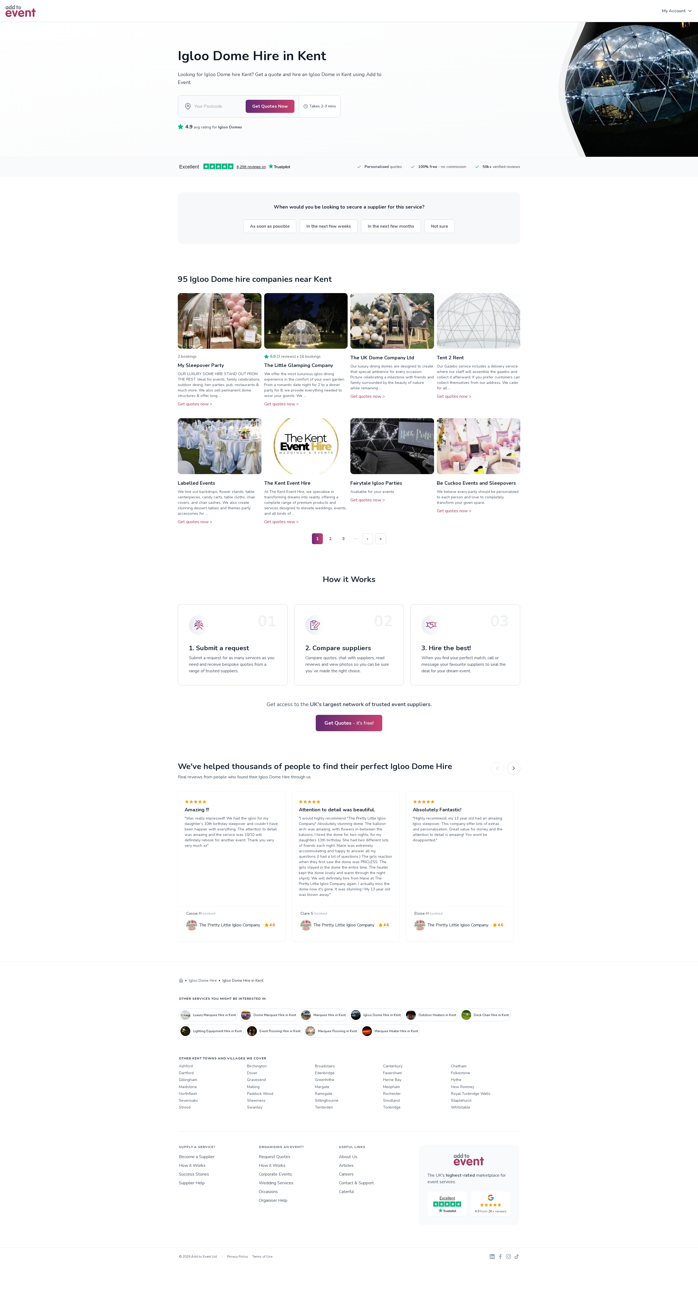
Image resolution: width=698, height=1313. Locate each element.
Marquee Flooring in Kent (337, 1031)
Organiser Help (273, 1200)
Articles (346, 1166)
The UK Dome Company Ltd (382, 357)
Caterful (346, 1192)
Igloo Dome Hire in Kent (382, 1015)
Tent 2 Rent (450, 357)
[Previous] (497, 768)
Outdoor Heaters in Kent (437, 1015)
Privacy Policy (237, 1256)
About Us (348, 1157)
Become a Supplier (197, 1157)
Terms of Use (262, 1256)
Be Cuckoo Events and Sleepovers (476, 483)
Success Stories (194, 1174)
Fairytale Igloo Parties (376, 483)
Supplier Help (192, 1183)
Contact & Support (356, 1183)
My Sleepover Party (201, 365)
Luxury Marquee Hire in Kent (214, 1015)
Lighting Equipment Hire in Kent (217, 1031)
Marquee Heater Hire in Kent (396, 1031)
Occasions (268, 1192)
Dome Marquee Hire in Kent (275, 1015)
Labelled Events (196, 483)
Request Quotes (274, 1157)
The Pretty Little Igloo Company (229, 925)
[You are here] (181, 980)
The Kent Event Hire (287, 483)
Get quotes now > (195, 404)
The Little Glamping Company (298, 365)
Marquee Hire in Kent (330, 1015)
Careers (346, 1174)
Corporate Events (275, 1174)
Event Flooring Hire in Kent (280, 1031)
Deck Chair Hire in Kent (491, 1015)
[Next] (513, 768)
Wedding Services (276, 1183)
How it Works (192, 1166)
